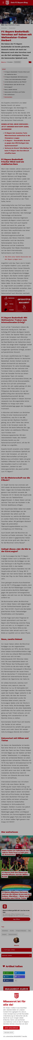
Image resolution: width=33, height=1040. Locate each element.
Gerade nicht (8, 1032)
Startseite (4, 28)
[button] (8, 972)
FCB (29, 930)
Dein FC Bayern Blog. (19, 3)
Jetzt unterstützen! (11, 1028)
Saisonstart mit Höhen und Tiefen (14, 92)
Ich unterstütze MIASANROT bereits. (15, 1036)
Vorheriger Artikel (9, 949)
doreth (12, 930)
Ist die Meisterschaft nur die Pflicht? (15, 82)
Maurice (3, 62)
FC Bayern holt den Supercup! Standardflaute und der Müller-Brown (15, 874)
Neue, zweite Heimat (10, 89)
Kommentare (8, 97)
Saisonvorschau (13, 934)
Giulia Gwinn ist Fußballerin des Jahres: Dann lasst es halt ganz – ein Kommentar (16, 853)
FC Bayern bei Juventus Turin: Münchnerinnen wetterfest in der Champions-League (17, 135)
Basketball (12, 28)
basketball (5, 930)
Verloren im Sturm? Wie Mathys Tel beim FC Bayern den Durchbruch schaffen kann (18, 150)
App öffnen (16, 919)
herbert (4, 934)
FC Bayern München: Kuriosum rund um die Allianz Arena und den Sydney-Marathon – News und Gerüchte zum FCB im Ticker (16, 895)
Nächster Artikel (7, 955)
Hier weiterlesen (9, 94)
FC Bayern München (21, 930)
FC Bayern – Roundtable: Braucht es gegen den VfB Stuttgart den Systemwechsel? (17, 143)
